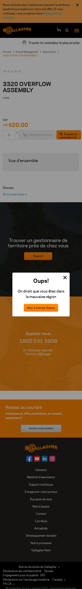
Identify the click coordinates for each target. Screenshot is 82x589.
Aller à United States (41, 308)
